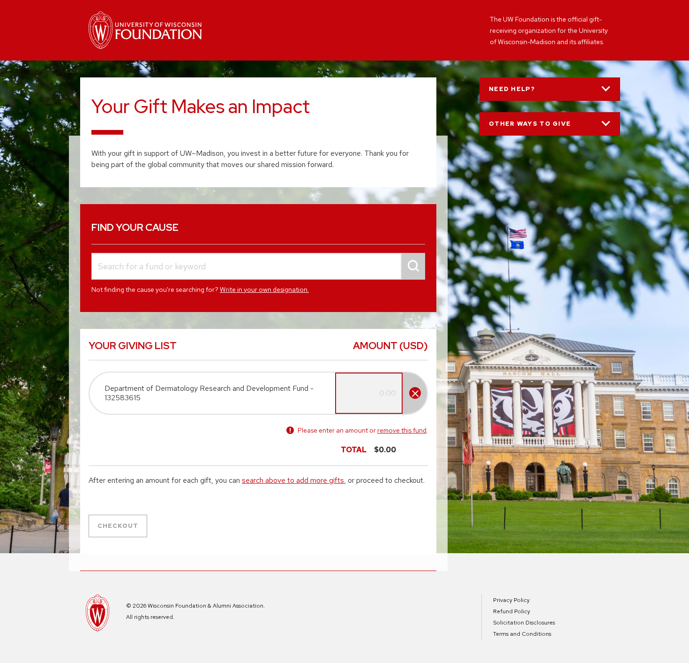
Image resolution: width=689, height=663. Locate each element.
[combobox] (258, 266)
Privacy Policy (511, 600)
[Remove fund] (415, 393)
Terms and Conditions (522, 634)
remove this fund (402, 430)
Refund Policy (511, 611)
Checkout (117, 526)
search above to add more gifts (293, 480)
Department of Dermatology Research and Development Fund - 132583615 (209, 393)
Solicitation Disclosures (524, 622)
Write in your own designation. (264, 289)
